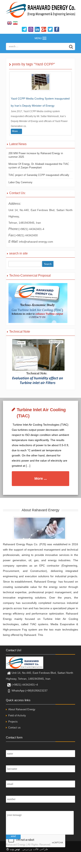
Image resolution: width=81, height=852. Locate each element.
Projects (13, 721)
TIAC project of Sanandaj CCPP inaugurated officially (38, 175)
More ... (16, 131)
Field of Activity (17, 715)
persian (15, 23)
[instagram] (30, 29)
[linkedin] (37, 29)
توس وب (15, 849)
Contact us (14, 727)
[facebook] (56, 29)
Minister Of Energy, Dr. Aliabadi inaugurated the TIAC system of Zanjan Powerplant (38, 165)
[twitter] (50, 29)
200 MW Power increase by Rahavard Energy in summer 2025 (35, 155)
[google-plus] (43, 29)
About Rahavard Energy (21, 709)
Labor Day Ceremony (20, 182)
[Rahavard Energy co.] (40, 10)
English (9, 23)
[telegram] (24, 29)
